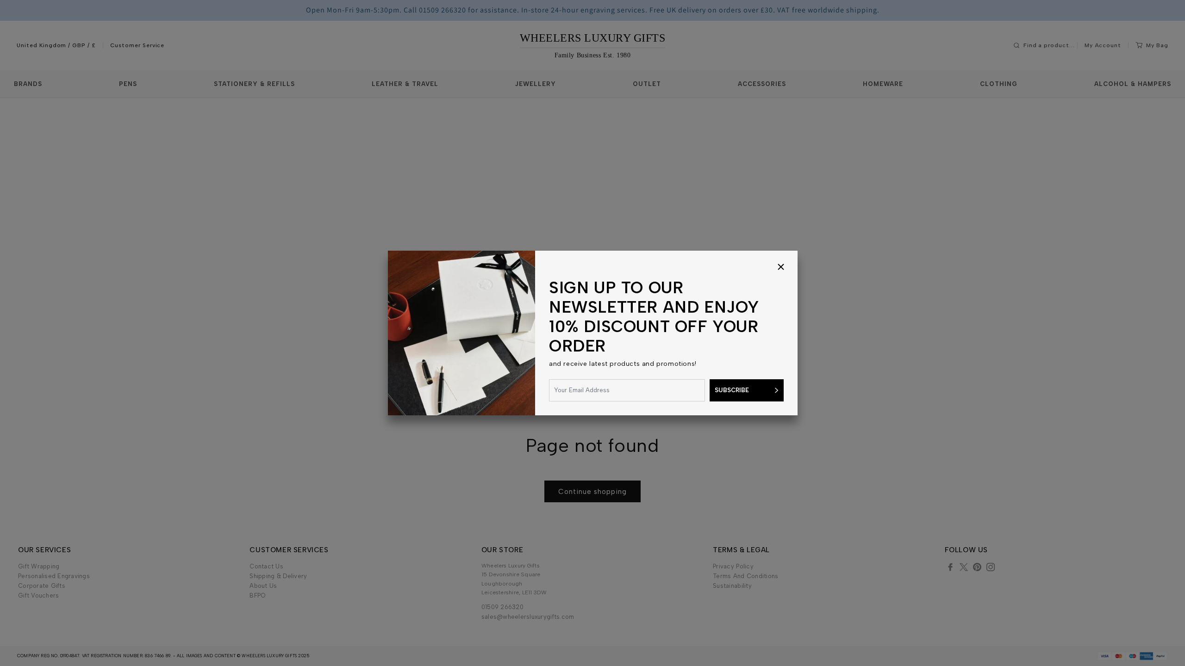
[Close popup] (781, 267)
